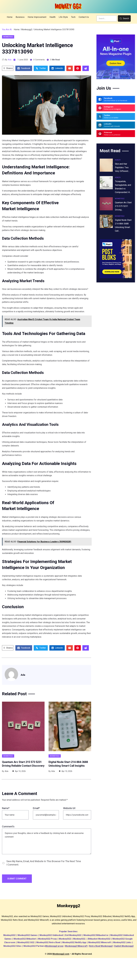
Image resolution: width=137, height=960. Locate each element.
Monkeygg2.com (60, 954)
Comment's (8, 826)
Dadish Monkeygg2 (124, 946)
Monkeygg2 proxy (54, 946)
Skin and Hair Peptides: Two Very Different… (122, 167)
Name (5, 808)
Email (36, 808)
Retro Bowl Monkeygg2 (101, 946)
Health (118, 160)
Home (16, 29)
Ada (9, 60)
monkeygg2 (26, 29)
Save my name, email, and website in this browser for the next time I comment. (43, 863)
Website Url (69, 808)
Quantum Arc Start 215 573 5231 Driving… (123, 206)
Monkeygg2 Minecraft (76, 946)
